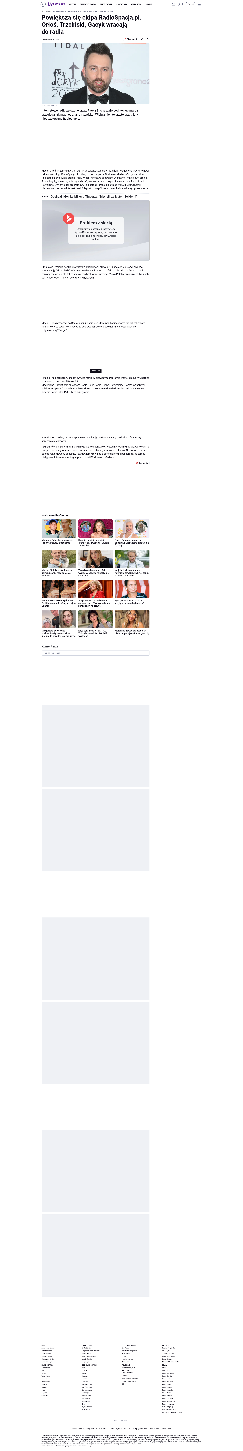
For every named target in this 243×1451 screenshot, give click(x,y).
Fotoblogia (85, 1393)
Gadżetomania (87, 1390)
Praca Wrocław (167, 1382)
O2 (123, 1384)
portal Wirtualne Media (111, 174)
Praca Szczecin (167, 1390)
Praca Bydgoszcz (168, 1396)
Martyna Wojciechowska (170, 1362)
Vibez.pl (124, 1376)
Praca (44, 1390)
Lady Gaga (85, 1362)
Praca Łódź (166, 1379)
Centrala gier (86, 1401)
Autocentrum (86, 1396)
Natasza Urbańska (168, 1356)
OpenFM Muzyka (127, 1373)
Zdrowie (44, 1387)
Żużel (83, 1404)
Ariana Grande (46, 1353)
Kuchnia (84, 1373)
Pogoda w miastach (129, 1381)
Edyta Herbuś (166, 1359)
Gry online (45, 1396)
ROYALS (149, 4)
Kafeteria (85, 1382)
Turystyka (85, 1379)
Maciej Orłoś (49, 170)
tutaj (89, 1446)
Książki (84, 1370)
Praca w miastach (168, 1401)
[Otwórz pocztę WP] (174, 4)
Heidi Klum (126, 1353)
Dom (83, 1368)
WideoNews (136, 4)
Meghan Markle (47, 1356)
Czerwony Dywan (88, 4)
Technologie (46, 1376)
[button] (181, 4)
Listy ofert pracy (167, 1407)
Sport (43, 1370)
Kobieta (44, 1384)
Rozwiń (95, 371)
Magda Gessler (87, 1359)
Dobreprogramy (87, 1384)
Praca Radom (167, 1387)
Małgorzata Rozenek (89, 1356)
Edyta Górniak (86, 1348)
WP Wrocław (86, 1398)
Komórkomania (87, 1387)
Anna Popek (126, 1362)
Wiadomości (46, 1368)
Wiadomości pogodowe (130, 1378)
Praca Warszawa (168, 1373)
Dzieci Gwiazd (106, 4)
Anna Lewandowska (48, 1348)
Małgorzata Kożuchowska (91, 1351)
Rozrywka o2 (86, 1410)
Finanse (44, 1379)
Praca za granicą (168, 1404)
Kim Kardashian (127, 1359)
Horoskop (85, 1376)
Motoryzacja (46, 1382)
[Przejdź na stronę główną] (43, 6)
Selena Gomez (87, 1353)
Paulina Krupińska (168, 1348)
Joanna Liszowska (168, 1353)
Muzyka (72, 4)
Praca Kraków (167, 1376)
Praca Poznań (167, 1384)
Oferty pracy (166, 1370)
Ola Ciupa (125, 1348)
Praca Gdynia (166, 1393)
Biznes (44, 1373)
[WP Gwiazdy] (58, 4)
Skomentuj (132, 39)
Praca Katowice (167, 1398)
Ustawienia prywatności (159, 1428)
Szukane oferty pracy (169, 1410)
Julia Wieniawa (47, 1351)
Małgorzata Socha (48, 1359)
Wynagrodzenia (87, 1407)
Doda (124, 1356)
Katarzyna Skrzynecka (129, 1351)
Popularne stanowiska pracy (172, 1412)
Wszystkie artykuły (128, 1368)
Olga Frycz (165, 1351)
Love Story (121, 4)
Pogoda (44, 1393)
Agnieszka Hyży (47, 1362)
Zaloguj (191, 4)
